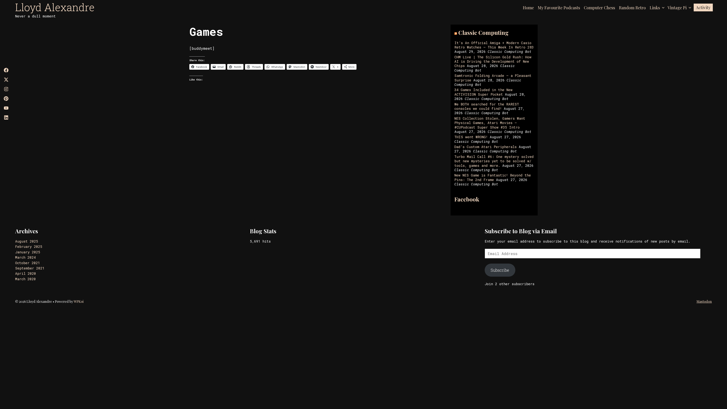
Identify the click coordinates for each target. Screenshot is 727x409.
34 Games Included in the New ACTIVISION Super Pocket (483, 91)
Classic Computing (483, 32)
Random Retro (632, 7)
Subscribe (500, 270)
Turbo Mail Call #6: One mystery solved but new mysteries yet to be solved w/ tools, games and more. (494, 161)
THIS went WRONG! (471, 137)
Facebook (466, 199)
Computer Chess (599, 7)
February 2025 (28, 246)
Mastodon (704, 301)
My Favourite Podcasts (559, 7)
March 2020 (25, 279)
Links (655, 7)
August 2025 (26, 241)
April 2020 (25, 273)
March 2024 (25, 257)
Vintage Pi (677, 7)
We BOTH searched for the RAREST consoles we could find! (486, 106)
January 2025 (27, 252)
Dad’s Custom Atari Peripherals (485, 146)
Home (528, 7)
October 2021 (27, 263)
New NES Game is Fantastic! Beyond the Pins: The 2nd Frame (492, 177)
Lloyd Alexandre (54, 7)
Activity (703, 7)
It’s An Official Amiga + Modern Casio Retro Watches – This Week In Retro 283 (494, 45)
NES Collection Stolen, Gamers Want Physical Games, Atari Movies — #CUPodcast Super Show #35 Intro (489, 123)
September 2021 (29, 268)
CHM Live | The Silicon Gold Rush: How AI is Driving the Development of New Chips (492, 61)
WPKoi (79, 301)
